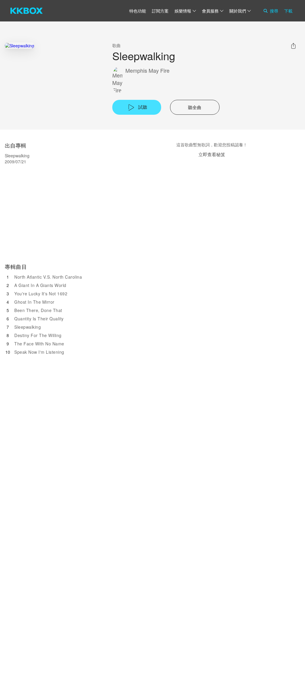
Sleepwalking (27, 327)
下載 (288, 11)
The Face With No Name (39, 344)
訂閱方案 (160, 11)
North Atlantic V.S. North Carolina (48, 277)
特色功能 (137, 11)
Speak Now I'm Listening (39, 352)
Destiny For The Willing (38, 335)
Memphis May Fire (147, 70)
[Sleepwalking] (19, 45)
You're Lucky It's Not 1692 (40, 294)
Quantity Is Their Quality (39, 319)
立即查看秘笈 (211, 154)
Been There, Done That (38, 310)
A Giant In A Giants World (40, 285)
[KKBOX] (26, 10)
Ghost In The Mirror (34, 302)
